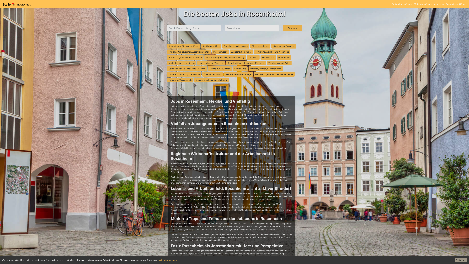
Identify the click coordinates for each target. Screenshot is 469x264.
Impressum (439, 4)
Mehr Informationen (168, 260)
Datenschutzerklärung (456, 4)
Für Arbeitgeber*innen (402, 4)
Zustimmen (461, 260)
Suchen (292, 28)
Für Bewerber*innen (423, 4)
